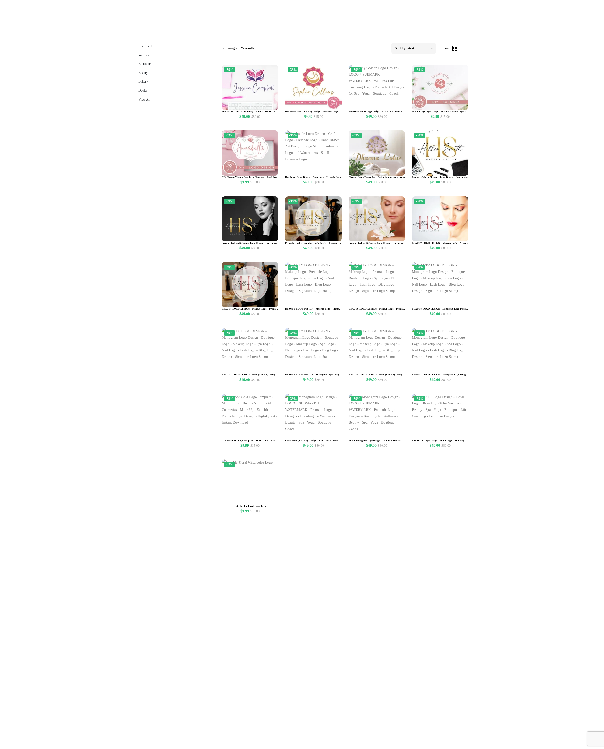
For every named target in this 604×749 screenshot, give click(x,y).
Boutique (144, 64)
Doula (142, 90)
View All (144, 99)
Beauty (143, 73)
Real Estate (145, 46)
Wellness (144, 55)
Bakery (143, 81)
